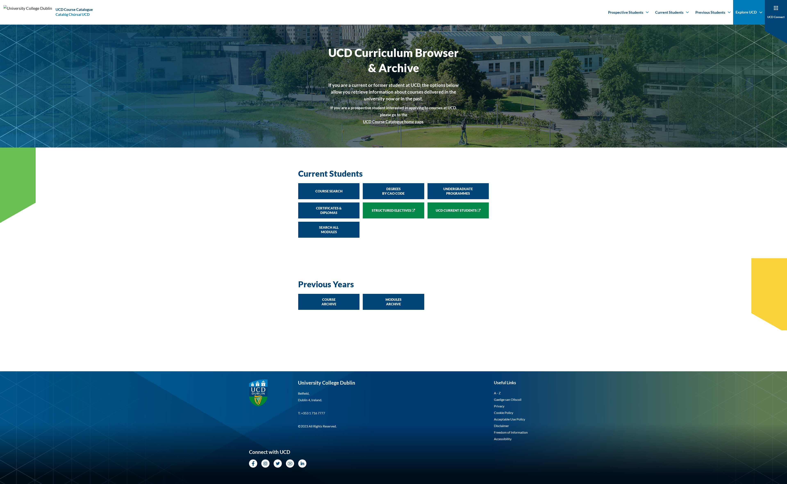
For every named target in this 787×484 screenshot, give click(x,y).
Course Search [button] (328, 191)
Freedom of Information (511, 432)
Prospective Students (625, 12)
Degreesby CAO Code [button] (393, 191)
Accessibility (503, 439)
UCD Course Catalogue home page (393, 121)
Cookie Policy (503, 413)
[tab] (393, 173)
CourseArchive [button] (329, 302)
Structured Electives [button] (392, 210)
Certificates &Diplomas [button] (329, 210)
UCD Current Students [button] (456, 210)
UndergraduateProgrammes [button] (458, 191)
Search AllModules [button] (329, 229)
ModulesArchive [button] (393, 302)
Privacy (499, 406)
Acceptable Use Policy (509, 419)
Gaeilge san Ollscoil (507, 399)
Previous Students (710, 12)
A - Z (497, 393)
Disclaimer (501, 426)
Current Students (669, 12)
